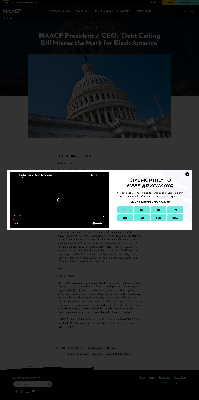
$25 (141, 210)
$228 (142, 218)
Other (175, 218)
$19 (125, 210)
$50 (158, 210)
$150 (125, 218)
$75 (175, 210)
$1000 (159, 218)
